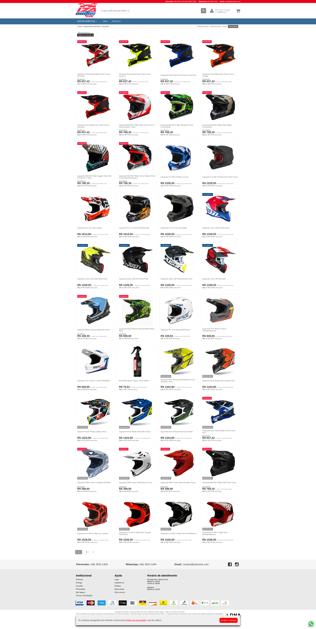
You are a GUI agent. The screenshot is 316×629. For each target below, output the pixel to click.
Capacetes (105, 26)
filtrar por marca (84, 32)
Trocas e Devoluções (84, 595)
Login (117, 579)
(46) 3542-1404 (141, 564)
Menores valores (203, 26)
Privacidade (80, 589)
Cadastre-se (119, 583)
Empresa (79, 579)
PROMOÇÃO (116, 21)
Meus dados (119, 589)
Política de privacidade (136, 620)
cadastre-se (222, 12)
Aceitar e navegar (228, 620)
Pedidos (118, 586)
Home (80, 26)
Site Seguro (80, 592)
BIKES (105, 21)
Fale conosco (120, 592)
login (228, 10)
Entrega (79, 583)
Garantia (79, 586)
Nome (225, 26)
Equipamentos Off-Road (92, 26)
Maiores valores (215, 26)
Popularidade (233, 26)
